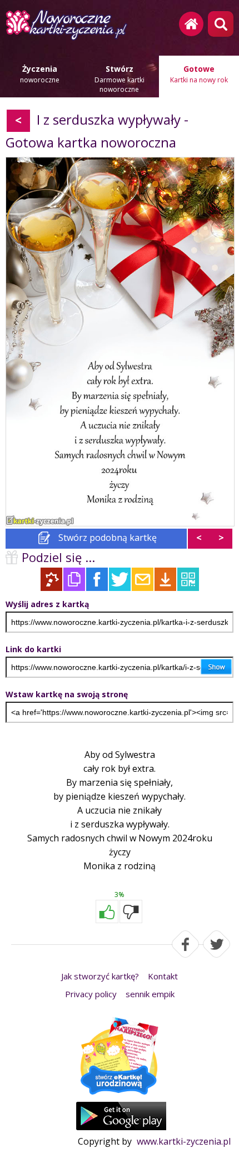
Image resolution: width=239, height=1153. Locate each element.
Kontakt (163, 976)
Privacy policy (91, 993)
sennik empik (150, 993)
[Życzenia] (119, 1057)
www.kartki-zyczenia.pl (184, 1141)
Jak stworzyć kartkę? (100, 976)
